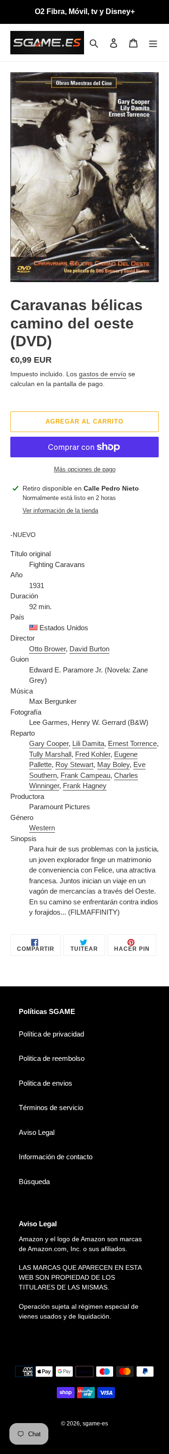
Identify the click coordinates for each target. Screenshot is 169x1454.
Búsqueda (34, 1182)
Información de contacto (55, 1157)
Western (42, 828)
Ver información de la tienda (60, 510)
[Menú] (153, 43)
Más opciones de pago (84, 469)
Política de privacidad (51, 1034)
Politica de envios (45, 1083)
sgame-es (95, 1423)
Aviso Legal (36, 1132)
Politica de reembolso (51, 1058)
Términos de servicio (51, 1107)
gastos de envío (102, 374)
